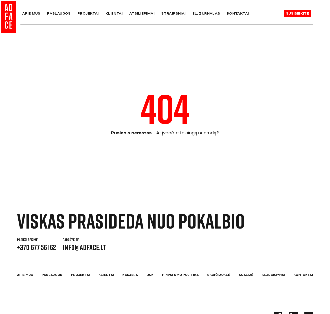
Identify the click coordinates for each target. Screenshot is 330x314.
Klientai (114, 13)
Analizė (246, 275)
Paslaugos (58, 13)
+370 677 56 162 (36, 247)
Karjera (130, 275)
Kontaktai (238, 13)
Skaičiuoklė (218, 275)
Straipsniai (173, 13)
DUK (150, 275)
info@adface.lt (84, 247)
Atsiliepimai (141, 13)
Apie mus (31, 13)
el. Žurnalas (206, 13)
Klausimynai (273, 275)
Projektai (88, 13)
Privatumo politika (180, 275)
